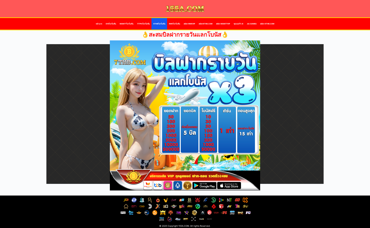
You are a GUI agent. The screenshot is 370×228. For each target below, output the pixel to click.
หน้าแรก (99, 24)
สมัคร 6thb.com (267, 24)
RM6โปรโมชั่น (174, 24)
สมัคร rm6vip (189, 24)
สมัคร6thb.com (205, 24)
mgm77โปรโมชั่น (126, 24)
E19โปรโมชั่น (111, 24)
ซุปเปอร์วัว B (238, 24)
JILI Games (252, 24)
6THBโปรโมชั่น (159, 24)
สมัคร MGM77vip (223, 24)
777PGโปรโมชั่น (143, 24)
